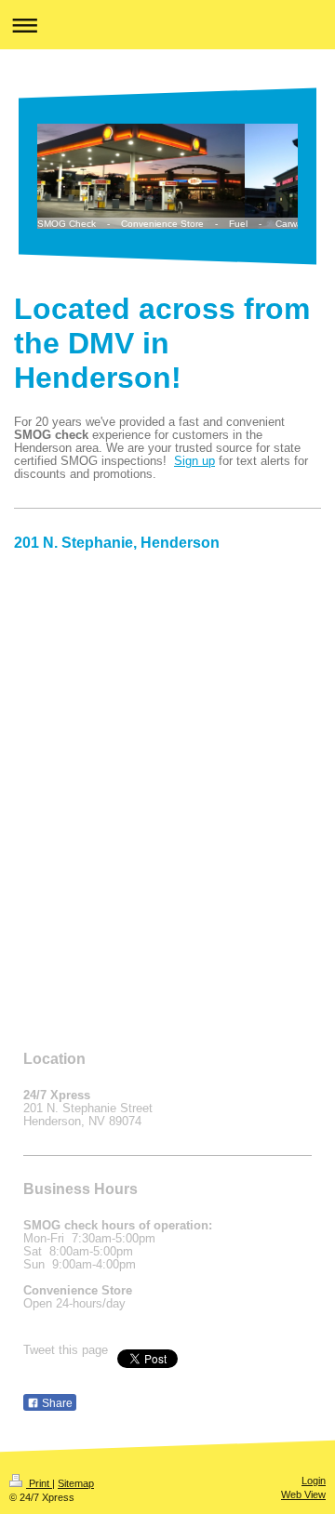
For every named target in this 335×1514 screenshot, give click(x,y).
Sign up (194, 461)
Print (39, 1483)
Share (56, 1403)
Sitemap (76, 1483)
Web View (303, 1494)
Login (314, 1480)
